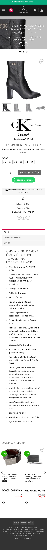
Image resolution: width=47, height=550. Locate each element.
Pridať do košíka (29, 173)
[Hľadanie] (11, 10)
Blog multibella (14, 533)
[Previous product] (26, 44)
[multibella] (23, 10)
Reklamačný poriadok (24, 535)
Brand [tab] (7, 243)
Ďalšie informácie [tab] (12, 238)
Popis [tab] (6, 232)
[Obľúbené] (35, 10)
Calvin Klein (22, 212)
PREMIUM (31, 212)
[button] (3, 10)
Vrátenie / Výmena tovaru (32, 530)
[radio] (4, 162)
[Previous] (6, 80)
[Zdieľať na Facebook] (23, 218)
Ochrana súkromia (31, 533)
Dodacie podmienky (11, 530)
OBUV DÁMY (21, 37)
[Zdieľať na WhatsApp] (19, 218)
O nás (17, 528)
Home (8, 37)
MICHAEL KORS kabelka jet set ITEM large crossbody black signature (34, 477)
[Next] (41, 80)
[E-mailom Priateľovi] (28, 218)
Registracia (39, 531)
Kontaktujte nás (29, 528)
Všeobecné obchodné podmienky (17, 531)
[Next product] (21, 44)
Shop (11, 528)
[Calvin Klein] (23, 125)
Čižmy (33, 37)
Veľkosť (5, 158)
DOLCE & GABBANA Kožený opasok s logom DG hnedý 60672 (9, 477)
